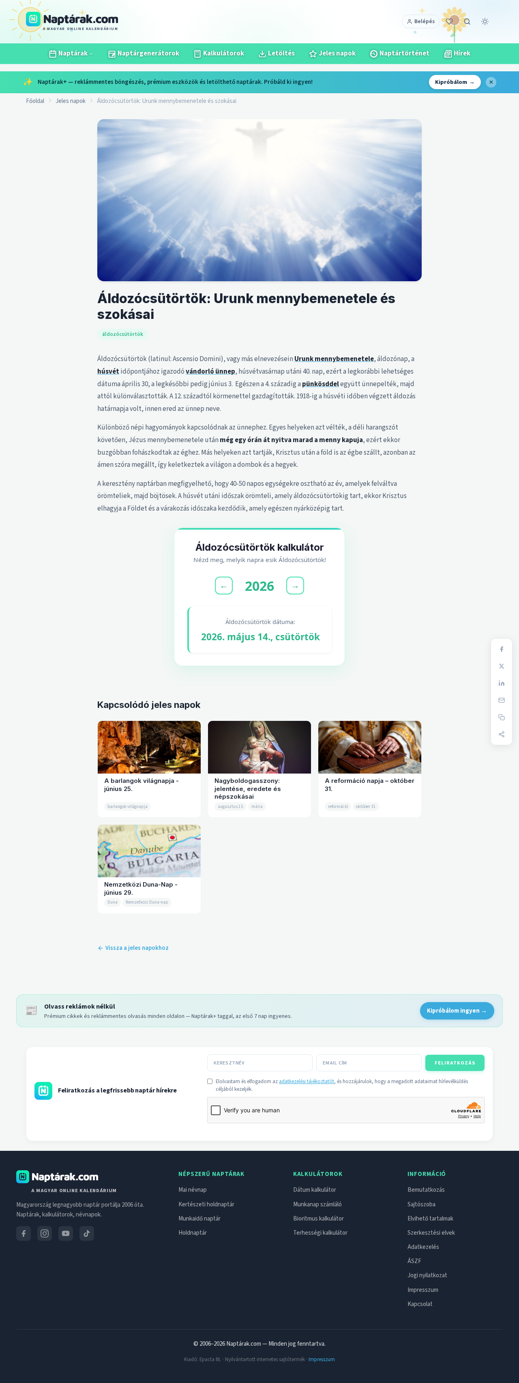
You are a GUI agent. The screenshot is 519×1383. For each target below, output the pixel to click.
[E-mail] (501, 700)
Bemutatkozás (426, 1190)
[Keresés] (467, 21)
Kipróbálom (455, 82)
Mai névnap (192, 1190)
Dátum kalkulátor (314, 1190)
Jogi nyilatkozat (427, 1275)
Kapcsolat (420, 1304)
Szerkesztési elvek (431, 1233)
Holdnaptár (192, 1233)
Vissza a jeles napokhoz (137, 948)
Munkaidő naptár (199, 1218)
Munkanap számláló (317, 1204)
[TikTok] (86, 1233)
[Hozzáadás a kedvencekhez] (449, 21)
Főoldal (35, 101)
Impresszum (422, 1290)
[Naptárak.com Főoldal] (57, 1176)
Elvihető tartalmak (430, 1218)
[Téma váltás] (485, 21)
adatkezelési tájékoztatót (306, 1081)
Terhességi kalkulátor (320, 1233)
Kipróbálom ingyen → (457, 1011)
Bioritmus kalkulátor (318, 1218)
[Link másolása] (501, 717)
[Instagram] (44, 1233)
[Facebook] (501, 649)
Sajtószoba (421, 1204)
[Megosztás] (501, 734)
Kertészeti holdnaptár (206, 1204)
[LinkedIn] (501, 683)
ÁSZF (414, 1261)
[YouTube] (65, 1233)
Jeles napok (71, 101)
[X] (501, 666)
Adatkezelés (423, 1247)
